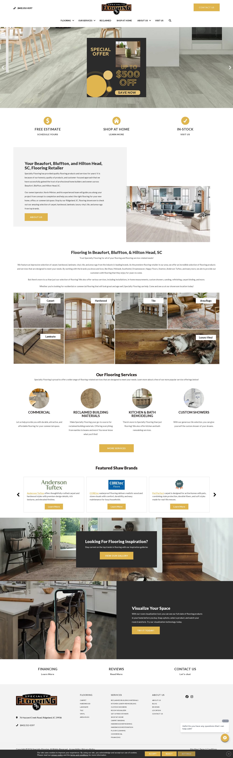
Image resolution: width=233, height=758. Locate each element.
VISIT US (185, 134)
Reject (169, 754)
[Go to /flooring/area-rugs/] (193, 311)
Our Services (85, 20)
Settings (186, 754)
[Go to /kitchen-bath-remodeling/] (142, 410)
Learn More (47, 674)
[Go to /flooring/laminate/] (39, 346)
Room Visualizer (118, 710)
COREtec (94, 493)
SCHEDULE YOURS (47, 134)
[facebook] (187, 697)
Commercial (116, 734)
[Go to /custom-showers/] (194, 408)
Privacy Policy (88, 749)
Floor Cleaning (118, 731)
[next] (230, 67)
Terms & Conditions (208, 749)
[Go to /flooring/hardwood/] (89, 328)
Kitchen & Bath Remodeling (123, 704)
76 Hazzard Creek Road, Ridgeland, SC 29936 (41, 717)
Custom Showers (119, 707)
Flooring (66, 20)
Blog (154, 704)
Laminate (84, 707)
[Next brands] (215, 494)
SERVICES (116, 695)
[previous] (3, 67)
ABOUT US (158, 695)
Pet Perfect (158, 493)
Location (156, 710)
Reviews (156, 707)
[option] (54, 494)
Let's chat (185, 674)
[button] (73, 21)
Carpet (83, 700)
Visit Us (159, 20)
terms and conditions (79, 755)
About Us (142, 20)
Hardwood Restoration (122, 727)
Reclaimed (105, 20)
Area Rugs (84, 717)
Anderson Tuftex (35, 493)
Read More (116, 674)
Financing (115, 737)
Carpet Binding (118, 720)
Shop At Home (124, 20)
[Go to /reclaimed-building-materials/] (91, 412)
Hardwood (85, 704)
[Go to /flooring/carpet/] (39, 310)
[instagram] (192, 697)
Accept (153, 754)
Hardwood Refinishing (121, 724)
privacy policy (57, 755)
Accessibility (74, 749)
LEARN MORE (116, 134)
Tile (81, 710)
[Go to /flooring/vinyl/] (167, 346)
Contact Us (157, 714)
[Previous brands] (18, 494)
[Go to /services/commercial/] (39, 408)
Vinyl (82, 714)
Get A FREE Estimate (120, 714)
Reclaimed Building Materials (124, 700)
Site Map (194, 749)
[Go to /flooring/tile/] (141, 311)
